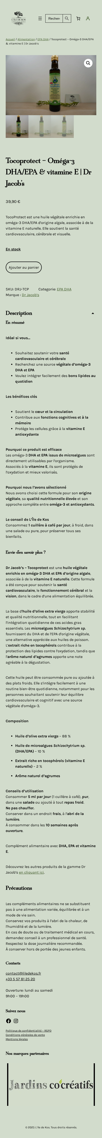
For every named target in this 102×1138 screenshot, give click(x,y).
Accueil (10, 39)
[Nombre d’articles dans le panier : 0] (78, 18)
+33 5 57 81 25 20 (20, 979)
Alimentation (26, 39)
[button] (88, 63)
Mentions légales (17, 1039)
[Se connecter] (88, 18)
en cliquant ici (31, 872)
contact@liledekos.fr (23, 973)
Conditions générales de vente (25, 1035)
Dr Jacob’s (30, 295)
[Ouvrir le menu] (40, 18)
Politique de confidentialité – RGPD (28, 1030)
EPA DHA (43, 39)
